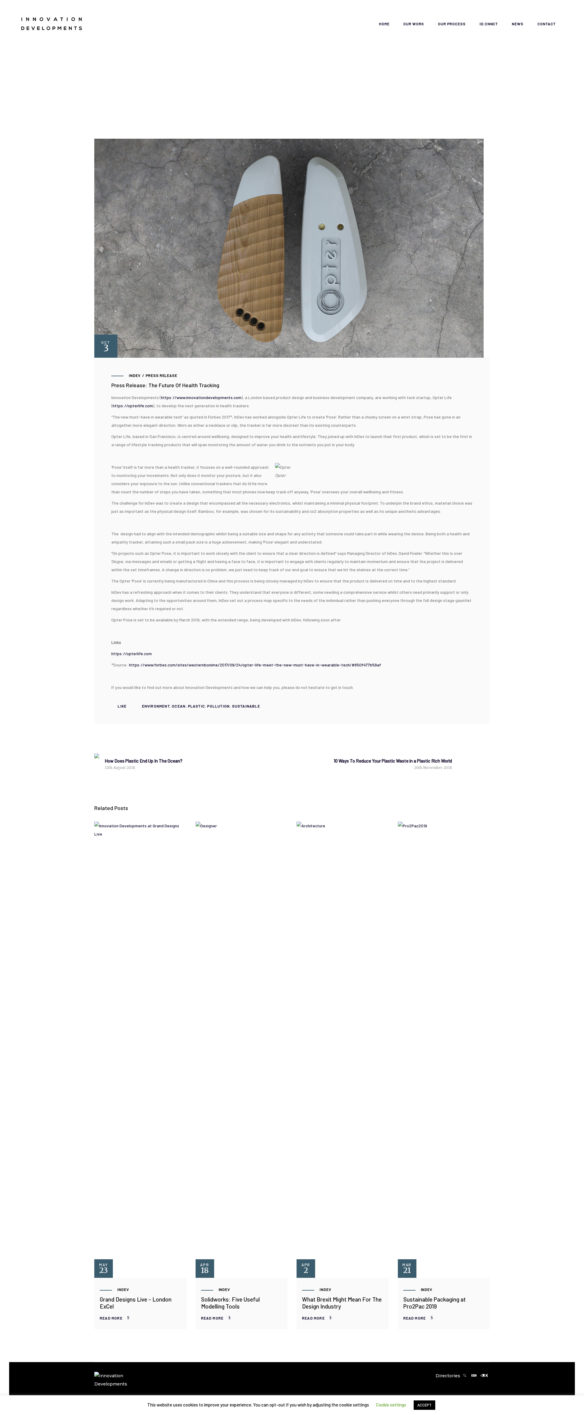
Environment (156, 706)
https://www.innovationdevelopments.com (201, 397)
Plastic (196, 706)
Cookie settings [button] (391, 1404)
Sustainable (246, 706)
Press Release (161, 375)
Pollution (218, 706)
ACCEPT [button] (424, 1405)
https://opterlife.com (133, 405)
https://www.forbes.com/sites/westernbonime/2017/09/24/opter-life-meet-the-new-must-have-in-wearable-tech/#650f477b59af (255, 664)
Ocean (179, 706)
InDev (135, 375)
